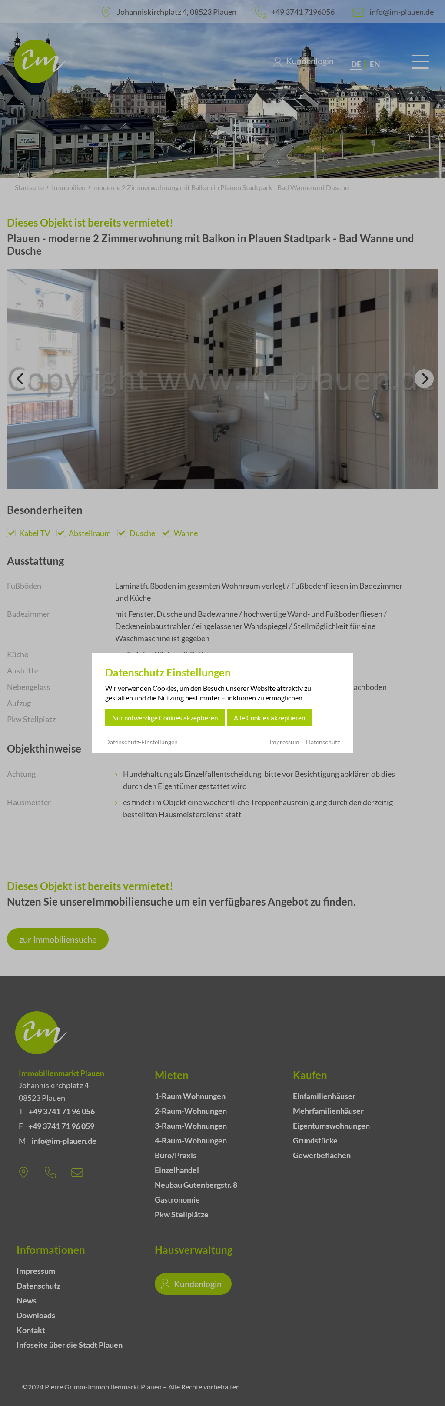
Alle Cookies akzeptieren (269, 718)
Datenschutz (323, 742)
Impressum (284, 742)
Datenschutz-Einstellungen (141, 742)
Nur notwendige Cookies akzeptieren (165, 718)
